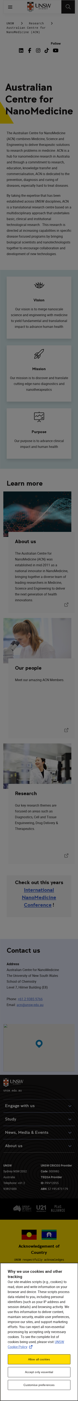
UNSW (10, 23)
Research (36, 23)
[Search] (68, 7)
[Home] (39, 7)
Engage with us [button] (20, 1105)
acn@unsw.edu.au (30, 1005)
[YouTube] (55, 50)
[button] (39, 1043)
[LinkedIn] (22, 50)
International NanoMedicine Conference (39, 897)
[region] (39, 1332)
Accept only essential (39, 1372)
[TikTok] (47, 50)
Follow (56, 43)
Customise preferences (39, 1385)
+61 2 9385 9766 (30, 999)
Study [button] (10, 1119)
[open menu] (10, 7)
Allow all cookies (39, 1359)
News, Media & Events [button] (26, 1132)
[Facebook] (29, 50)
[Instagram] (38, 50)
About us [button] (13, 1145)
